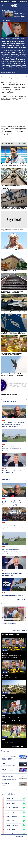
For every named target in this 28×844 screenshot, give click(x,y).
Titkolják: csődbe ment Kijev (10, 677)
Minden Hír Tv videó (17, 746)
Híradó (4, 755)
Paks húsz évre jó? (7, 698)
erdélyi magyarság (5, 38)
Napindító (14, 812)
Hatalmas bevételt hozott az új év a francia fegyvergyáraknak (12, 656)
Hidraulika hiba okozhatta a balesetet (12, 595)
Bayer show (5, 775)
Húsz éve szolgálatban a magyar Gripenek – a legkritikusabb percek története (12, 448)
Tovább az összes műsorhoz (17, 789)
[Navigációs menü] (2, 5)
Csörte (4, 769)
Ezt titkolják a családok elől (9, 742)
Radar (13, 820)
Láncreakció (5, 653)
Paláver (4, 468)
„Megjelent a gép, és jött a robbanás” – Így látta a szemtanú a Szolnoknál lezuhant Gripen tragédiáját (20, 16)
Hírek (3, 420)
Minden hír (20, 599)
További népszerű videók (18, 630)
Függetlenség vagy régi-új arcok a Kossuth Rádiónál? (12, 472)
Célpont (4, 763)
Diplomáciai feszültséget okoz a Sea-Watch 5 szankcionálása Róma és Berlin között (13, 527)
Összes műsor (19, 836)
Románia (23, 38)
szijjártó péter (15, 38)
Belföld (8, 20)
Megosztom (12, 78)
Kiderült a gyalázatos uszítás (9, 623)
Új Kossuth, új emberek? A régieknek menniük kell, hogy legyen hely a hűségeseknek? (12, 720)
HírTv (2, 20)
